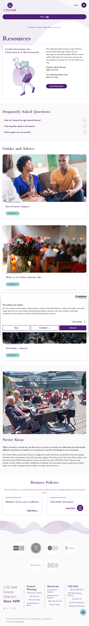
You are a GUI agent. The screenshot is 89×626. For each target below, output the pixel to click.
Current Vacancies (76, 602)
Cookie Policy (10, 619)
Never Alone (55, 604)
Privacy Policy (21, 619)
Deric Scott (48, 27)
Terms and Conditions (33, 619)
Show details (77, 322)
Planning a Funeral (34, 593)
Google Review (47, 619)
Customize (43, 328)
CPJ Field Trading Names (74, 594)
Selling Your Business (76, 606)
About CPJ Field (76, 589)
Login (76, 5)
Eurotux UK (19, 622)
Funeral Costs (34, 600)
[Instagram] (11, 608)
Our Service (34, 596)
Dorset (39, 27)
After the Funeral (55, 601)
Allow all (73, 328)
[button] (83, 5)
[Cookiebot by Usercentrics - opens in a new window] (77, 297)
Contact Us (76, 599)
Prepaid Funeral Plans (33, 604)
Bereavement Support (52, 596)
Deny (16, 328)
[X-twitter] (7, 608)
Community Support (52, 590)
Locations (31, 27)
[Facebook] (4, 608)
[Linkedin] (14, 608)
